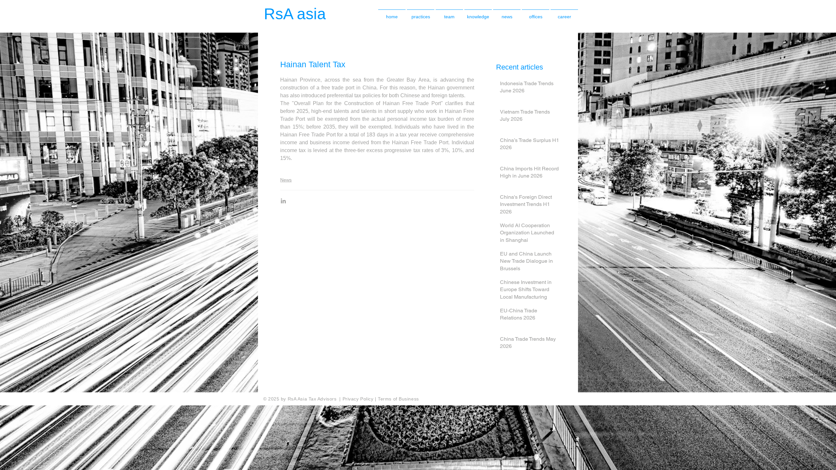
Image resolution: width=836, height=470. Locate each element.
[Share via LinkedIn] (283, 201)
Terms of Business (398, 398)
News (286, 179)
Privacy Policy (359, 398)
